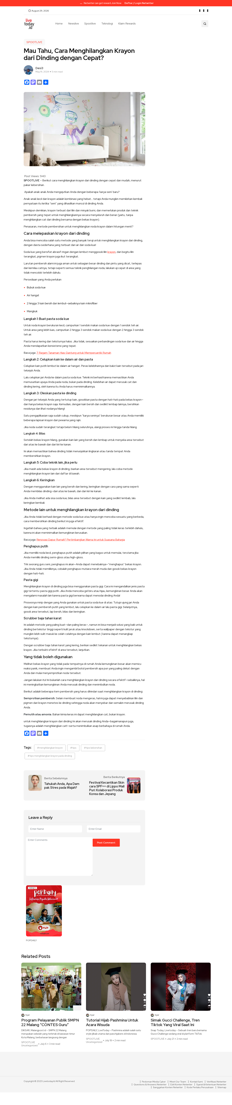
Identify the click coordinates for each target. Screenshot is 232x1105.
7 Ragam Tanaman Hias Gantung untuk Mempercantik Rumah (73, 352)
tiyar (27, 1015)
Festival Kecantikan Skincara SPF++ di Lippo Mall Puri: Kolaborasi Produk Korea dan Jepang (106, 788)
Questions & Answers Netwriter (150, 1084)
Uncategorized (29, 1045)
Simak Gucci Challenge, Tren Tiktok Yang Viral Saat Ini (175, 1022)
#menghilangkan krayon (50, 747)
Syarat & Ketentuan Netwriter (211, 1084)
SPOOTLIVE (34, 42)
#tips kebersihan (93, 747)
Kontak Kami (196, 1082)
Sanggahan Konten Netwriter (168, 1087)
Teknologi (107, 23)
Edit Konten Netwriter (181, 1084)
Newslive (73, 23)
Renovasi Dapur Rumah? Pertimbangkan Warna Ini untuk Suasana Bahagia (80, 539)
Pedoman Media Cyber (154, 1082)
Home (59, 23)
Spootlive (90, 23)
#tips (73, 747)
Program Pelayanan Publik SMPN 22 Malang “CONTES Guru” (50, 1022)
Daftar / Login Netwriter (139, 3)
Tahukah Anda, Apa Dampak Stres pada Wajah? (61, 785)
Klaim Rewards (127, 23)
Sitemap (221, 1087)
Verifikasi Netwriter (216, 1082)
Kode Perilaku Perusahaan (200, 1087)
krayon (111, 252)
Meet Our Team (178, 1082)
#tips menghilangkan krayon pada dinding (50, 755)
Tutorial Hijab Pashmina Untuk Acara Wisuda (112, 1022)
